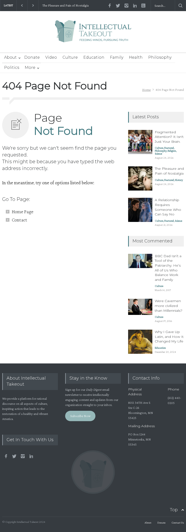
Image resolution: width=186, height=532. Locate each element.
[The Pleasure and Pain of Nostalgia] (140, 178)
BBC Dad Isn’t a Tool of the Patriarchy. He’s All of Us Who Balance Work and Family (168, 268)
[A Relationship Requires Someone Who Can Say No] (140, 210)
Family (116, 57)
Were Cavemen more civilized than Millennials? (168, 305)
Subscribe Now (80, 416)
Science (158, 153)
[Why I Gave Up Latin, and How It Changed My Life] (140, 342)
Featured (169, 147)
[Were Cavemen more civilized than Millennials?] (140, 307)
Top (174, 509)
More (30, 67)
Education (93, 57)
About (10, 57)
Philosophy (159, 57)
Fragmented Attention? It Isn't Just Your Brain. (169, 137)
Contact (19, 219)
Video (51, 57)
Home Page (22, 211)
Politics (11, 67)
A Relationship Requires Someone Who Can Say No (168, 207)
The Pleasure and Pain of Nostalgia (65, 5)
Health (136, 57)
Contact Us (177, 522)
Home (146, 90)
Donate (32, 57)
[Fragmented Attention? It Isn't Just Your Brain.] (140, 142)
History (179, 180)
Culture (70, 57)
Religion (172, 150)
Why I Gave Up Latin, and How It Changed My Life (169, 336)
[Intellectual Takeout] (93, 34)
